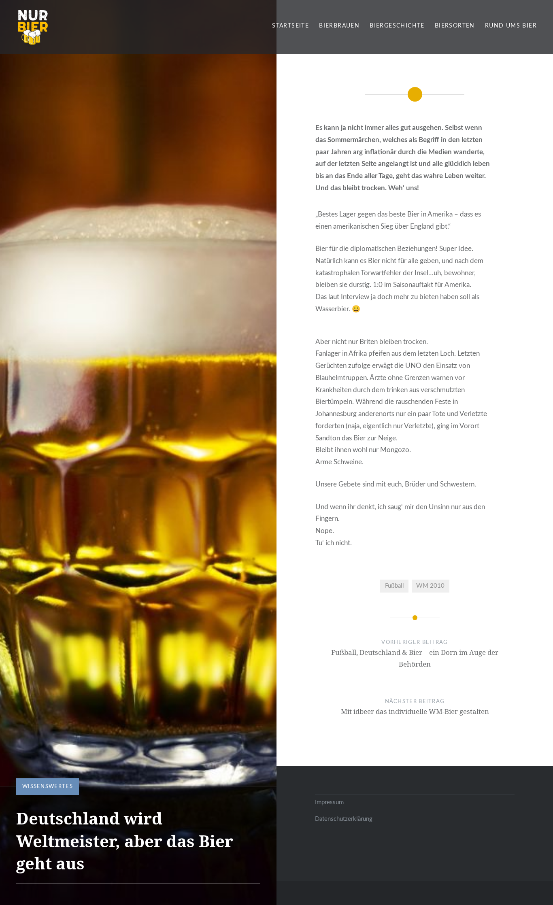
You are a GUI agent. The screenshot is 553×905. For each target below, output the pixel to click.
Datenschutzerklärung (343, 819)
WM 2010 (430, 586)
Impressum (329, 802)
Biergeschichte (397, 26)
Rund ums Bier (511, 26)
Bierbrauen (339, 26)
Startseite (290, 26)
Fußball (394, 586)
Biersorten (455, 26)
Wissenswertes (47, 786)
